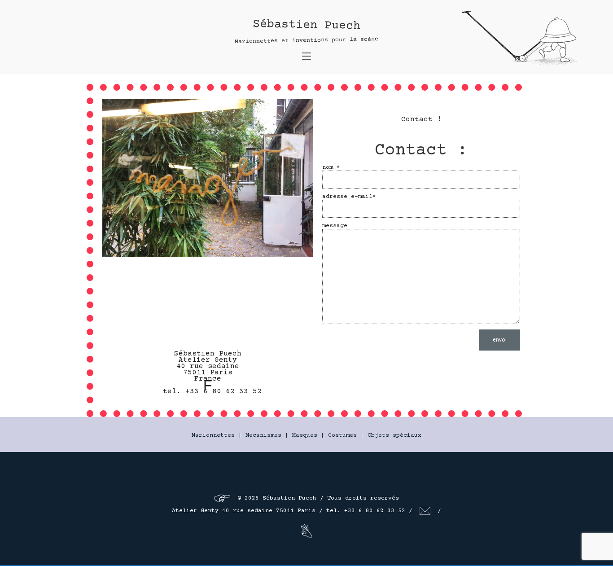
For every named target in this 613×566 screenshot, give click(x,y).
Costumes (342, 435)
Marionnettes (213, 435)
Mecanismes (263, 435)
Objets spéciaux (394, 435)
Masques (304, 435)
